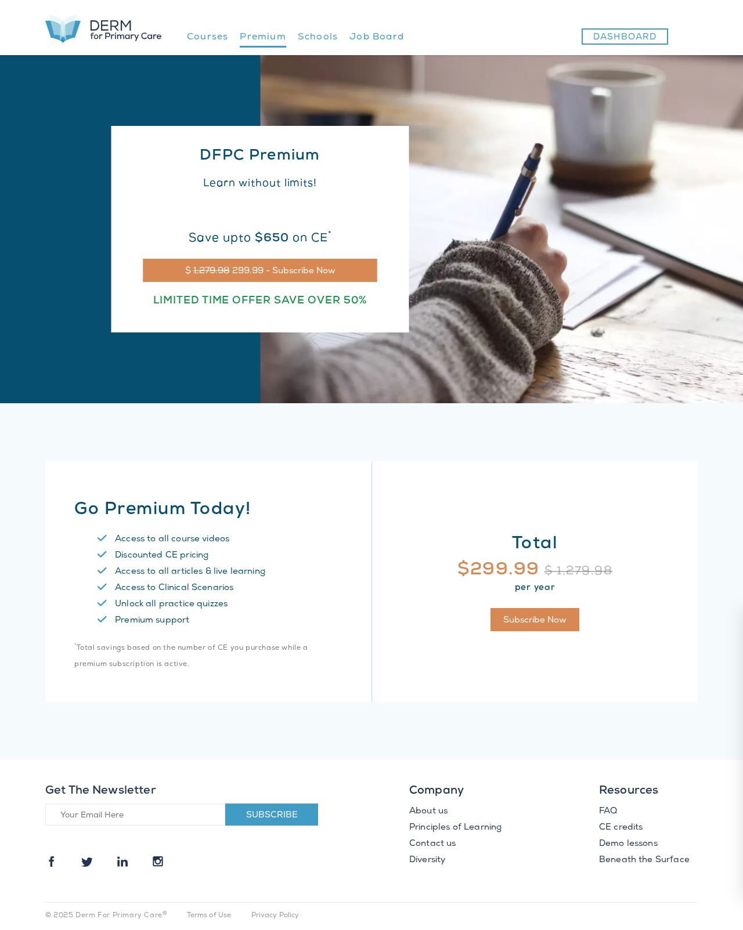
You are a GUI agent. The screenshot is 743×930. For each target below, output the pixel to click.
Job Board (376, 37)
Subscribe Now (535, 621)
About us (428, 811)
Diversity (427, 860)
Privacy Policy (275, 915)
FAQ (608, 811)
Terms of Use (209, 915)
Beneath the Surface (644, 860)
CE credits (621, 828)
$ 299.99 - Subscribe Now (260, 271)
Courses (207, 37)
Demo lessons (628, 844)
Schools (318, 37)
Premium (263, 37)
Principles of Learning (455, 828)
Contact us (432, 844)
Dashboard (625, 37)
